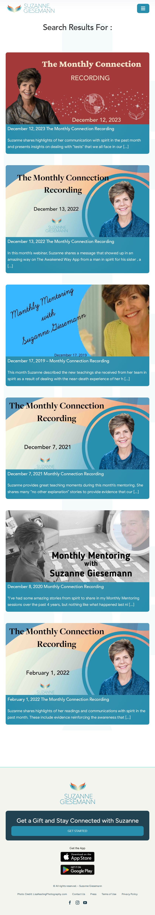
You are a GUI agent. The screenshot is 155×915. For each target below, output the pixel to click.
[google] (77, 866)
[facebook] (70, 903)
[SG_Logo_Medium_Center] (77, 782)
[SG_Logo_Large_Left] (31, 4)
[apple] (77, 853)
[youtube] (85, 903)
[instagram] (77, 903)
